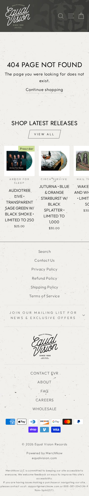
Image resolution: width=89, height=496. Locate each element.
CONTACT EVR (44, 373)
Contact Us (44, 260)
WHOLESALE (44, 408)
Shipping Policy (44, 287)
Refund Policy (44, 278)
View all (44, 134)
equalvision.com (44, 458)
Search (44, 251)
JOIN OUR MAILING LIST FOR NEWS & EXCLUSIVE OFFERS (43, 315)
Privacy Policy (44, 269)
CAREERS (45, 400)
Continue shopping (44, 89)
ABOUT (44, 382)
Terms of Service (44, 296)
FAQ (44, 391)
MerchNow (54, 453)
